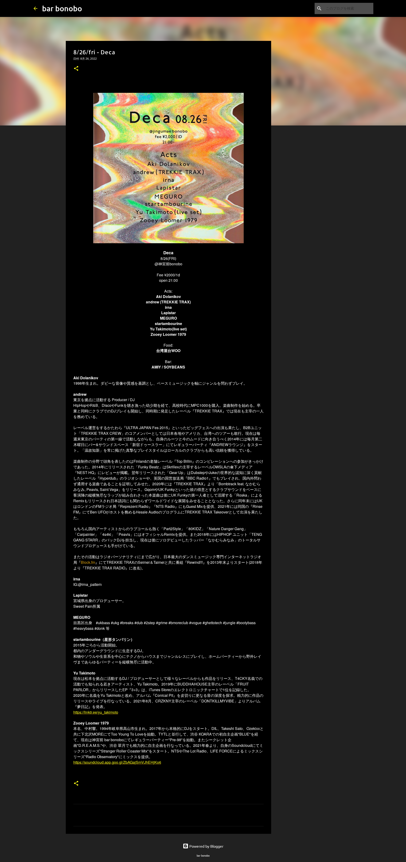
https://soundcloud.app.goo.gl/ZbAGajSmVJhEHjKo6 (117, 762)
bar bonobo (62, 8)
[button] (76, 69)
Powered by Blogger (205, 846)
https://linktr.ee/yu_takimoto (95, 712)
